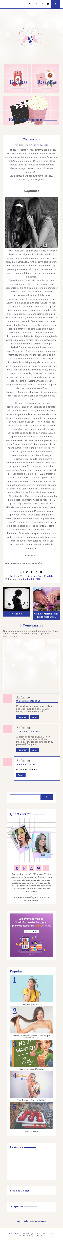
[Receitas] (17, 92)
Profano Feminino (20, 1233)
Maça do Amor (31, 1131)
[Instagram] (34, 4)
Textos (13, 576)
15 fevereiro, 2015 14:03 (28, 731)
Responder (22, 717)
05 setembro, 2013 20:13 (28, 701)
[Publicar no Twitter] (27, 572)
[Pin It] (37, 572)
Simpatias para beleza (31, 1004)
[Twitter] (46, 4)
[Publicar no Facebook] (32, 572)
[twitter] (38, 868)
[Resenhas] (45, 92)
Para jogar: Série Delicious (31, 1069)
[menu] (4, 4)
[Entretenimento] (31, 124)
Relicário (17, 613)
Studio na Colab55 (20, 1190)
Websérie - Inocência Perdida (36, 576)
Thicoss (39, 1236)
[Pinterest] (28, 4)
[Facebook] (40, 4)
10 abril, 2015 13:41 (25, 764)
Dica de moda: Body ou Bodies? (31, 1100)
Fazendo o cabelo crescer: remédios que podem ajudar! (31, 1036)
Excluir (34, 717)
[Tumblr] (17, 868)
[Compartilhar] (41, 572)
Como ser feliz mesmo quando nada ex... (46, 615)
